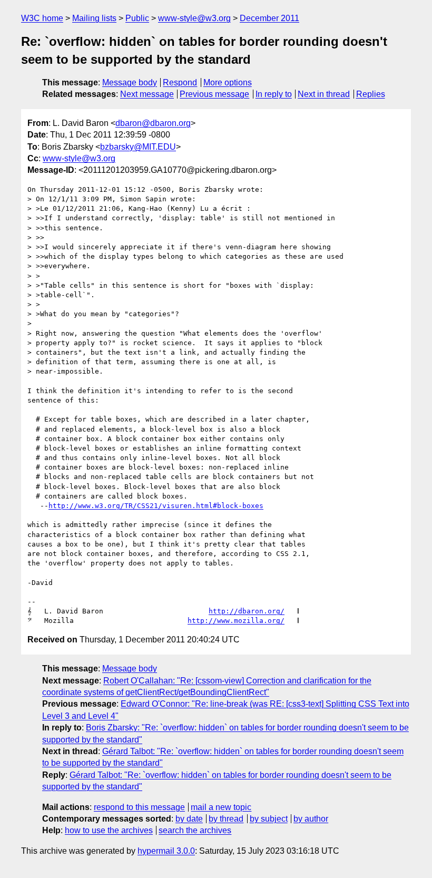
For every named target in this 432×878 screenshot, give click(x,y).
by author (310, 818)
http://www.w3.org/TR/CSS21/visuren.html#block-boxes (155, 506)
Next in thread (324, 94)
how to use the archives (109, 830)
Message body (129, 82)
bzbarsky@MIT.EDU (138, 146)
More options (227, 82)
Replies (370, 94)
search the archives (195, 830)
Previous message (214, 94)
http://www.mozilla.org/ (236, 621)
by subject (269, 818)
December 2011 (269, 18)
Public (137, 18)
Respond (180, 82)
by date (189, 818)
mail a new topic (221, 807)
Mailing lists (94, 18)
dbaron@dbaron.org (153, 123)
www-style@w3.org (194, 18)
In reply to (274, 94)
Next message (147, 94)
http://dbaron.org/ (246, 611)
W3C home (42, 18)
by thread (226, 818)
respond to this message (139, 807)
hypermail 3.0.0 (166, 850)
